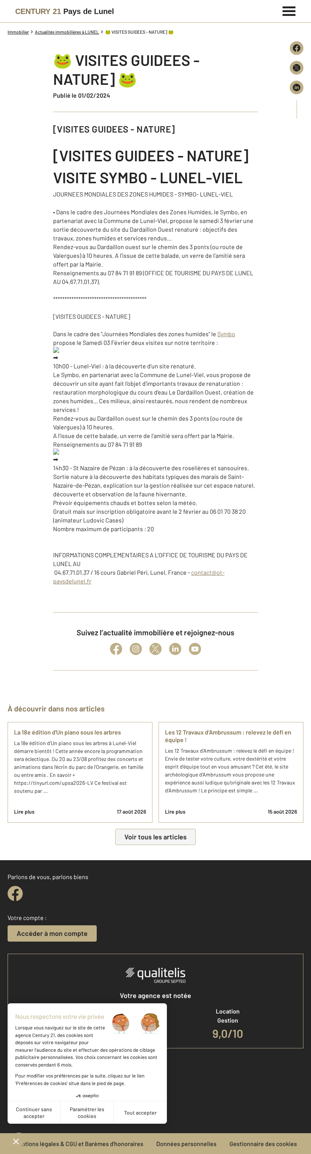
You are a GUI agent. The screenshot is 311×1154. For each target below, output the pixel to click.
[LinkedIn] (175, 649)
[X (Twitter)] (155, 649)
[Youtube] (195, 649)
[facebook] (15, 893)
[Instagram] (136, 649)
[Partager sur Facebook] (296, 48)
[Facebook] (116, 649)
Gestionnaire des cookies (263, 1143)
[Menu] (289, 10)
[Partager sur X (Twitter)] (296, 68)
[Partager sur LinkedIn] (296, 87)
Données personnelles (186, 1143)
